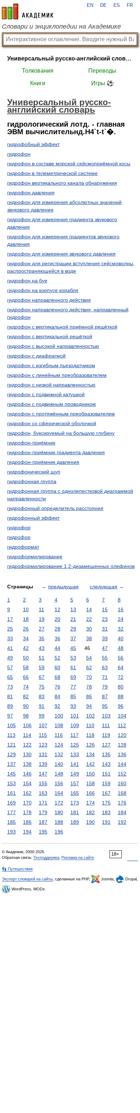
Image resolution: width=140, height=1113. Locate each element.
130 (27, 754)
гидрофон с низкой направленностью (51, 385)
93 (73, 706)
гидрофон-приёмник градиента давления (56, 452)
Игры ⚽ (102, 83)
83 (42, 696)
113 (11, 735)
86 (89, 696)
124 (59, 745)
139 (43, 764)
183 (106, 812)
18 (26, 619)
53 (73, 658)
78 (89, 687)
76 (57, 687)
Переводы (102, 71)
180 (59, 812)
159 (106, 783)
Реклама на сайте (77, 857)
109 (74, 725)
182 (90, 812)
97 (10, 716)
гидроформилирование (34, 556)
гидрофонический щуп (33, 472)
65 (10, 677)
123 (43, 745)
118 (90, 735)
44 (57, 648)
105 (11, 725)
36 (57, 638)
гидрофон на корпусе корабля (42, 290)
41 (10, 648)
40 (120, 638)
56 (120, 658)
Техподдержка (46, 857)
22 (89, 619)
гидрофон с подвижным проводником (51, 404)
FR (130, 5)
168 (122, 793)
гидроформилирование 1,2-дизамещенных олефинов (71, 566)
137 (11, 764)
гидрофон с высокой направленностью (53, 346)
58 (26, 667)
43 (42, 648)
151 (106, 774)
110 (90, 725)
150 (90, 774)
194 (27, 832)
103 (106, 716)
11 (41, 609)
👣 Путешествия (17, 869)
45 (73, 648)
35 (42, 638)
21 (73, 619)
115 (43, 735)
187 (43, 822)
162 (27, 793)
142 (90, 764)
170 (27, 803)
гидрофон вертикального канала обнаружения (62, 183)
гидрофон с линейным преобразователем (57, 375)
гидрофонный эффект (33, 518)
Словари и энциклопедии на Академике (61, 26)
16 (120, 609)
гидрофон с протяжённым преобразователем (61, 414)
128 (122, 745)
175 (106, 803)
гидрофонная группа (31, 481)
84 (57, 696)
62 (89, 667)
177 (11, 812)
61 (73, 667)
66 (26, 677)
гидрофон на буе (27, 280)
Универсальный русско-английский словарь (70, 58)
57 (10, 667)
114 (27, 735)
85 (73, 696)
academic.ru (27, 11)
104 (122, 716)
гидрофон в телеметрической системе (52, 173)
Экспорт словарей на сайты (27, 879)
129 (11, 754)
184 (122, 812)
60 (57, 667)
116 (59, 735)
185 (11, 822)
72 (120, 677)
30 (89, 629)
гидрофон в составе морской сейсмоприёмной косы (68, 163)
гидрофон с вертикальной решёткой (49, 336)
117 (74, 735)
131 (43, 754)
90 (26, 706)
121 (11, 745)
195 (43, 832)
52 (57, 658)
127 (106, 745)
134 (90, 754)
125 (74, 745)
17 (10, 619)
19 (42, 619)
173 (74, 803)
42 (26, 648)
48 (120, 648)
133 (74, 754)
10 (26, 609)
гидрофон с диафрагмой (36, 356)
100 (59, 716)
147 (43, 774)
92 (57, 706)
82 (26, 696)
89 (10, 706)
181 (74, 812)
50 (26, 658)
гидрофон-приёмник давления (43, 462)
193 (11, 832)
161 (11, 793)
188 (59, 822)
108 (59, 725)
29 (73, 629)
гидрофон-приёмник (31, 443)
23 (105, 619)
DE (103, 5)
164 (59, 793)
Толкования (37, 71)
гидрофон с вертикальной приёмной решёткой (62, 327)
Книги (37, 83)
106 (27, 725)
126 (90, 745)
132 (59, 754)
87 (105, 696)
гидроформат (23, 547)
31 (105, 629)
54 (89, 658)
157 (74, 783)
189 (74, 822)
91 (42, 706)
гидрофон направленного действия (49, 300)
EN (90, 5)
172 (59, 803)
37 (73, 638)
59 (42, 667)
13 (73, 609)
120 (122, 735)
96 (120, 706)
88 (120, 696)
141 (74, 764)
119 (106, 735)
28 (57, 629)
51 (42, 658)
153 (11, 783)
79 (105, 687)
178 (27, 812)
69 (73, 677)
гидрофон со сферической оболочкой (51, 423)
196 (59, 832)
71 (105, 677)
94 (89, 706)
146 (27, 774)
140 (59, 764)
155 (43, 783)
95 (105, 706)
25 (10, 629)
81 (10, 696)
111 (106, 725)
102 (90, 716)
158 (90, 783)
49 (10, 658)
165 (74, 793)
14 (89, 609)
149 (74, 774)
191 (106, 822)
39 (105, 638)
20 (57, 619)
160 (122, 783)
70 (89, 677)
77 (73, 687)
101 (74, 716)
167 (106, 793)
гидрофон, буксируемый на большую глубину (61, 433)
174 (90, 803)
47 (105, 648)
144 (122, 764)
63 (105, 667)
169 (11, 803)
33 (10, 638)
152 (122, 774)
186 (27, 822)
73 (10, 687)
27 (42, 629)
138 (27, 764)
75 (42, 687)
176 (122, 803)
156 (59, 783)
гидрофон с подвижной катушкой (46, 394)
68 (57, 677)
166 (90, 793)
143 (106, 764)
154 (27, 783)
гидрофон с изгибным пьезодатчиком (51, 365)
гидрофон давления (31, 192)
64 (120, 667)
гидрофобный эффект (33, 144)
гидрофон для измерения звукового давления (61, 254)
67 (42, 677)
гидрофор (19, 527)
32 (120, 629)
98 (26, 716)
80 (120, 687)
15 (105, 609)
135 (106, 754)
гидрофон (19, 154)
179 (43, 812)
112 (122, 725)
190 (90, 822)
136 (122, 754)
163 (43, 793)
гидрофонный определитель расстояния (55, 508)
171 (43, 803)
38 (89, 638)
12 (57, 609)
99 (42, 716)
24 (120, 619)
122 (27, 745)
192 (122, 822)
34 (26, 638)
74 (26, 687)
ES (116, 5)
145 (11, 774)
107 (43, 725)
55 (105, 658)
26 (26, 629)
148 (59, 774)
